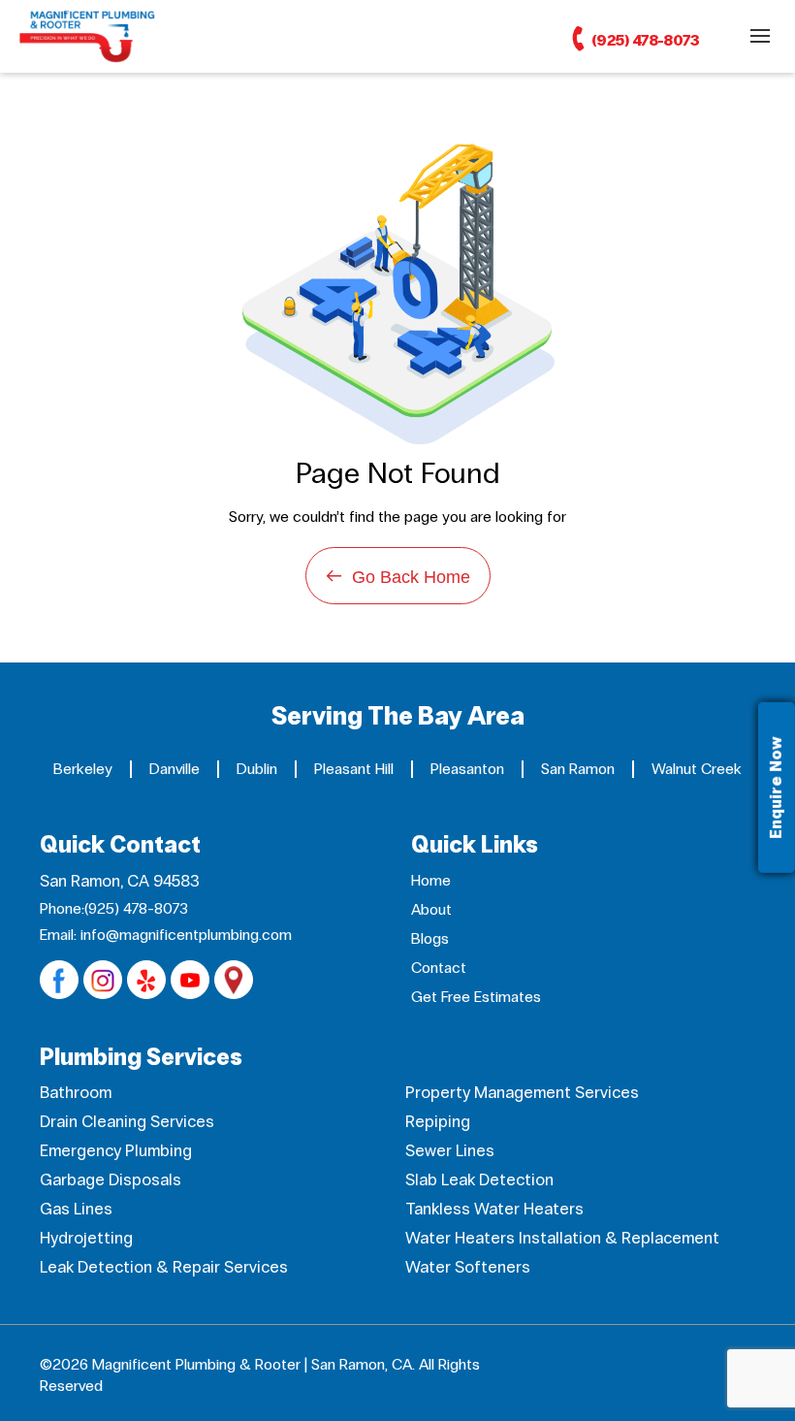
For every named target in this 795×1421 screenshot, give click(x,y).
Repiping (437, 1122)
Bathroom (75, 1092)
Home (431, 880)
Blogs (430, 938)
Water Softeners (467, 1267)
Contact (438, 967)
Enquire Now (776, 787)
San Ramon (578, 768)
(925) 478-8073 (644, 40)
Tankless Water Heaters (494, 1209)
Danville (174, 768)
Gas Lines (76, 1209)
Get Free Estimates (476, 996)
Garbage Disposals (110, 1180)
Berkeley (82, 768)
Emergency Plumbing (116, 1151)
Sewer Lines (449, 1151)
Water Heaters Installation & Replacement (562, 1238)
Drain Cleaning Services (127, 1122)
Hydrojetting (86, 1238)
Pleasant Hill (354, 768)
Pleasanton (467, 768)
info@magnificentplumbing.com (186, 934)
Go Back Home (398, 576)
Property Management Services (522, 1092)
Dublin (257, 768)
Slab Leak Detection (479, 1180)
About (431, 909)
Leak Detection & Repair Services (164, 1267)
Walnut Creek (697, 768)
